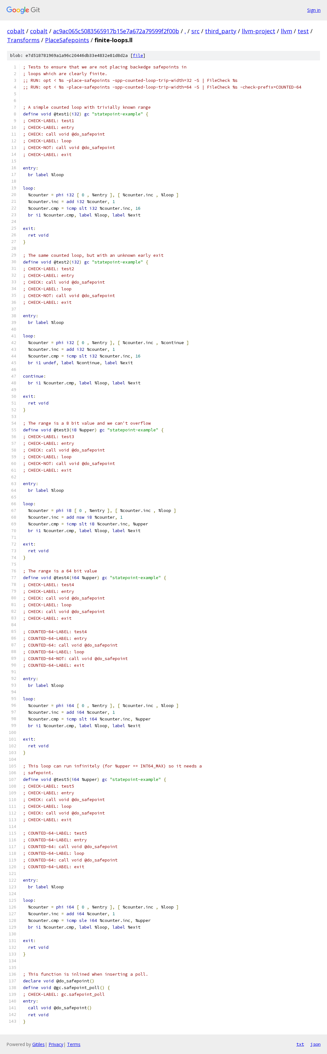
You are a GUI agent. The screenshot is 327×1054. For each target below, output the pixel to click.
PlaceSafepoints (67, 40)
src (195, 31)
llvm (286, 31)
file (138, 55)
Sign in (314, 10)
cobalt (16, 31)
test (303, 31)
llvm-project (258, 31)
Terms (73, 1044)
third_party (220, 31)
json (315, 1044)
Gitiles (38, 1044)
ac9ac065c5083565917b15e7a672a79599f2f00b (116, 31)
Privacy (56, 1044)
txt (300, 1044)
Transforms (23, 40)
